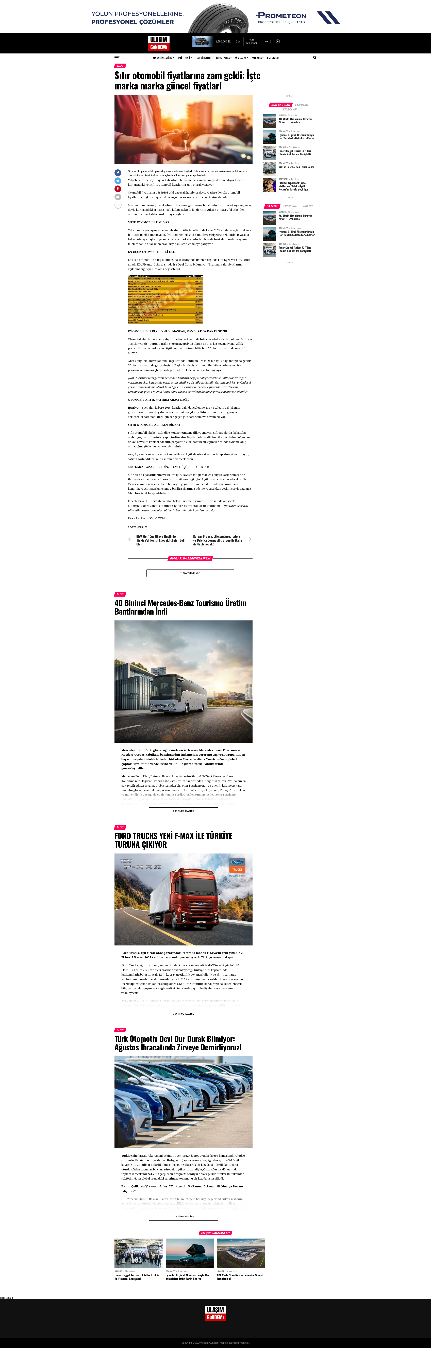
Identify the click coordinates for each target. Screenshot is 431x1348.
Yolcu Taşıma (223, 57)
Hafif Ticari (184, 57)
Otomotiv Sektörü (162, 57)
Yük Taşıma (240, 57)
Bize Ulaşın (273, 57)
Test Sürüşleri (203, 57)
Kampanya (257, 57)
